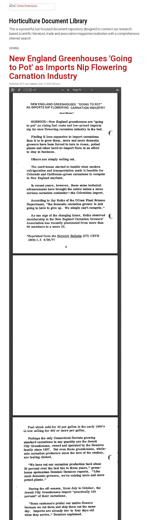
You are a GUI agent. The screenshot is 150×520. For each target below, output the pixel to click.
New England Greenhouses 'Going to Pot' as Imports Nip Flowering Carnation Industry (70, 67)
